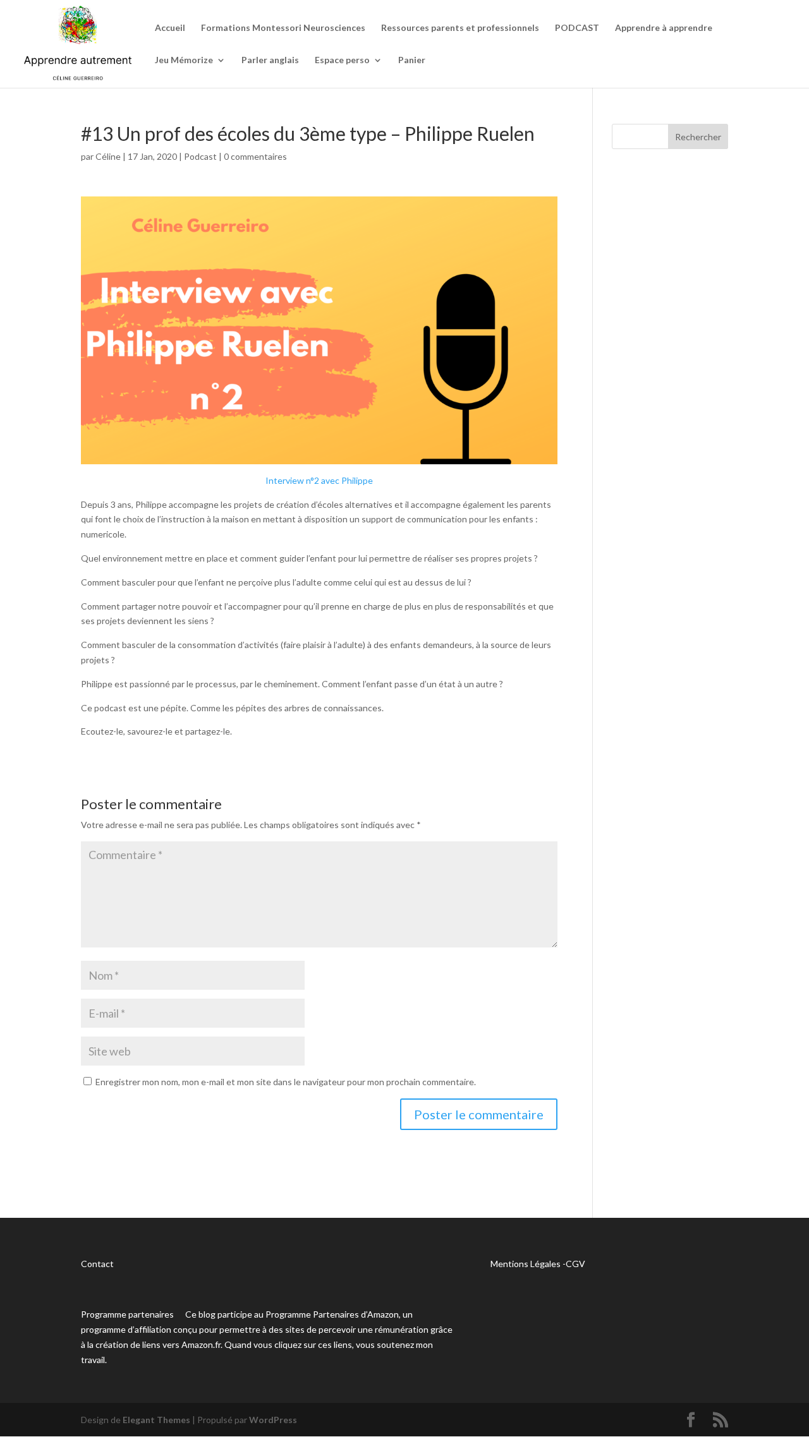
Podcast (200, 156)
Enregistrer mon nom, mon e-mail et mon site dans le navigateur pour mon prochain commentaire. (285, 1081)
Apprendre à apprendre (663, 28)
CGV (575, 1263)
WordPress (273, 1419)
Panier (411, 60)
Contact (97, 1263)
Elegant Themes (156, 1419)
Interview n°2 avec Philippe (319, 480)
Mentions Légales (525, 1263)
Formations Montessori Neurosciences (283, 28)
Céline (108, 156)
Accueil (170, 28)
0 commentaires (255, 156)
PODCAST (577, 28)
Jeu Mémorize (184, 60)
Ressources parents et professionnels (460, 28)
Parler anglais (270, 60)
